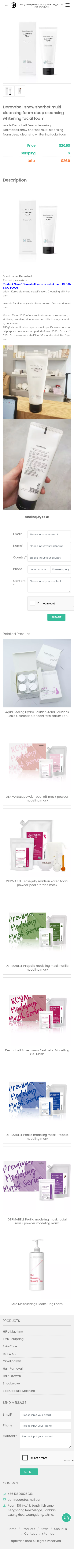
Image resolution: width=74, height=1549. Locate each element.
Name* (18, 545)
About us (60, 1529)
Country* (20, 557)
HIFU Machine (13, 1331)
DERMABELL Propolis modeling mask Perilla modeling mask (37, 968)
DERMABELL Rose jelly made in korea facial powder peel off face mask (37, 883)
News (44, 1529)
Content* (10, 1436)
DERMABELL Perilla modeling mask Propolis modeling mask (37, 1137)
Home (11, 1529)
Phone (18, 569)
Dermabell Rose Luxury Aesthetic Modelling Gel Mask (37, 1052)
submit (56, 617)
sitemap (48, 1533)
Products (28, 1529)
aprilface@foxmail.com (25, 1500)
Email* (18, 534)
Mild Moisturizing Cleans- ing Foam (37, 1304)
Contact (30, 1533)
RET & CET (10, 1354)
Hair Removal (13, 1368)
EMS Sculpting (13, 1339)
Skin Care (10, 1346)
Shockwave (11, 1383)
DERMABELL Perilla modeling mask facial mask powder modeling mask (37, 1221)
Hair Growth (12, 1376)
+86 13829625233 (20, 1494)
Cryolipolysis (12, 1361)
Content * (19, 583)
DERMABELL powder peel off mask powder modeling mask (37, 798)
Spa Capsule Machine (19, 1391)
